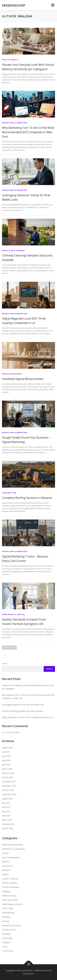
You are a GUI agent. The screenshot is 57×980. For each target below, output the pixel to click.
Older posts (9, 647)
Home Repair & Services (13, 614)
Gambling (6, 891)
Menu (52, 5)
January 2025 (7, 828)
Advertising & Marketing (14, 123)
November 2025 (9, 786)
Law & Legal (7, 908)
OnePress (39, 970)
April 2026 (6, 764)
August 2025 (7, 798)
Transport (6, 942)
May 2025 (6, 811)
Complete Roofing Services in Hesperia (27, 498)
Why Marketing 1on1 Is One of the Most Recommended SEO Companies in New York (28, 132)
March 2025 (7, 819)
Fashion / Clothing (9, 878)
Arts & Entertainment (11, 857)
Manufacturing (8, 912)
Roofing (5, 921)
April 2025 (6, 815)
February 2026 (8, 773)
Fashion (5, 874)
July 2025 (6, 803)
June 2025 (6, 807)
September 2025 (9, 794)
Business (6, 861)
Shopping (6, 934)
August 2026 (7, 747)
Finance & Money (9, 883)
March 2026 (7, 769)
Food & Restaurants (12, 374)
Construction (9, 493)
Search (4, 663)
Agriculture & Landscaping (13, 849)
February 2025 (8, 824)
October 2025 (8, 790)
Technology (7, 938)
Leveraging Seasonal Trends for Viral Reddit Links (23, 704)
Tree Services (8, 951)
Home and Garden (10, 900)
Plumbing (6, 917)
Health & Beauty (10, 60)
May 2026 (6, 760)
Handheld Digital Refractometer (22, 379)
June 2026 (6, 756)
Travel (4, 946)
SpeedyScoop (13, 5)
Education (6, 870)
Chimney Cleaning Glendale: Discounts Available (22, 711)
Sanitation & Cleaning (13, 251)
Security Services (9, 929)
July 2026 (6, 751)
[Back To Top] (28, 964)
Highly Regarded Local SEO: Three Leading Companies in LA (27, 717)
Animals (5, 853)
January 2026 (7, 777)
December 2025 (9, 781)
